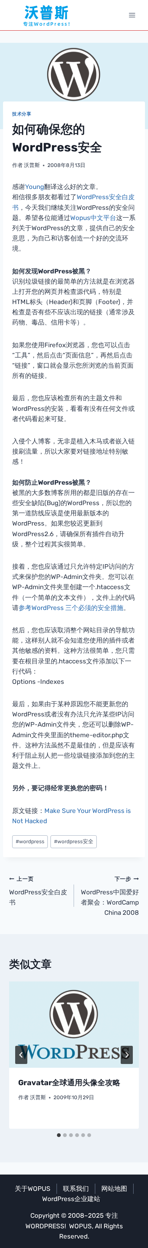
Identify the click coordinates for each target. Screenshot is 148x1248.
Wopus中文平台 (93, 218)
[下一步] (127, 1055)
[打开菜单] (132, 15)
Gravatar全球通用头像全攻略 (69, 1082)
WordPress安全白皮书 (38, 891)
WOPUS (80, 1226)
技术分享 (21, 114)
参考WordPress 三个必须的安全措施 (71, 608)
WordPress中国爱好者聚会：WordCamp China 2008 (110, 896)
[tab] (59, 1135)
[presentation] (74, 1024)
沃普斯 (32, 165)
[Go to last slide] (21, 1055)
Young (34, 186)
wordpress (30, 841)
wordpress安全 (73, 841)
